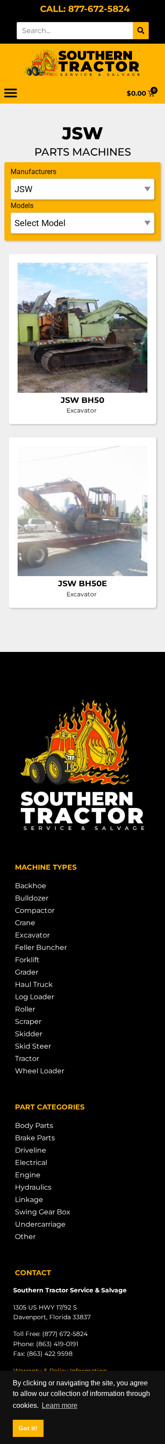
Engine (27, 1175)
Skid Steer (33, 1046)
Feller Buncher (41, 947)
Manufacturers (33, 171)
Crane (25, 923)
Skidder (28, 1034)
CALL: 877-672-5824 (85, 9)
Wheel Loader (39, 1071)
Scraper (28, 1021)
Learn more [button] (59, 1405)
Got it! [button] (27, 1428)
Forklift (27, 960)
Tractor (27, 1058)
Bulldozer (31, 898)
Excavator (32, 935)
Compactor (35, 910)
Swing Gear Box (42, 1212)
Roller (25, 1009)
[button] (10, 93)
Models (22, 205)
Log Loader (34, 997)
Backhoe (30, 886)
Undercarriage (40, 1224)
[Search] (141, 30)
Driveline (30, 1150)
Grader (26, 972)
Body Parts (34, 1125)
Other (25, 1236)
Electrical (31, 1162)
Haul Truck (34, 984)
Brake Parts (35, 1138)
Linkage (29, 1199)
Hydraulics (33, 1187)
